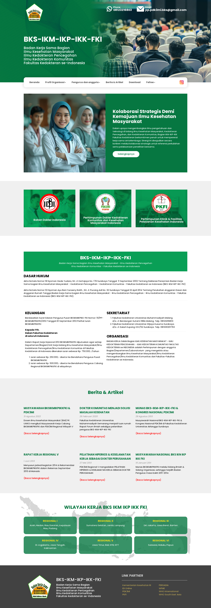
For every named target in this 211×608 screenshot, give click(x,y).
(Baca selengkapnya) (36, 433)
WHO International (168, 591)
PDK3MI (126, 591)
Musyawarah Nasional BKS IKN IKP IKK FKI (161, 457)
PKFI (124, 594)
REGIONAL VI (161, 540)
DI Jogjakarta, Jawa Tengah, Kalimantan (50, 546)
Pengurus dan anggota (85, 82)
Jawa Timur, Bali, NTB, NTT (105, 544)
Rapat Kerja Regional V (41, 455)
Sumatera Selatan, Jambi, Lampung (105, 525)
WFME (162, 588)
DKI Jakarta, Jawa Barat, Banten (161, 525)
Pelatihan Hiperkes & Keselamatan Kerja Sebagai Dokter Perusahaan (105, 457)
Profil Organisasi (54, 82)
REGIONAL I (50, 521)
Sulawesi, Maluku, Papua (160, 544)
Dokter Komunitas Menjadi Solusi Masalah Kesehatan (105, 410)
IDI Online (127, 588)
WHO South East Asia (170, 594)
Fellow (150, 82)
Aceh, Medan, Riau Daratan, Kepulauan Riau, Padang (50, 527)
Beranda (34, 82)
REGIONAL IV (50, 540)
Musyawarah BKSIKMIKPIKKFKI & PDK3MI (47, 410)
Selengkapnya (126, 154)
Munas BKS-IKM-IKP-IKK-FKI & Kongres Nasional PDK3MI (157, 410)
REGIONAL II (105, 521)
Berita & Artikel (114, 82)
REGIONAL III (161, 521)
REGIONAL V (105, 540)
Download (135, 82)
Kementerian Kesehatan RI (136, 585)
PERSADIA (164, 585)
